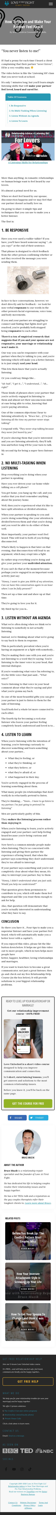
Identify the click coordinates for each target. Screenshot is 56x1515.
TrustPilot (30, 1491)
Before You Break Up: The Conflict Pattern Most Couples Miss (28, 1237)
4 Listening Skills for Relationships (28, 162)
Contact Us (12, 1502)
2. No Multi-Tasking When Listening (27, 111)
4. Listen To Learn (18, 121)
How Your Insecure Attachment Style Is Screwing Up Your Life (28, 1278)
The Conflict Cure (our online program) (20, 1411)
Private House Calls (13, 1418)
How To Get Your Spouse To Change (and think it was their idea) (28, 1318)
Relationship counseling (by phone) (19, 1415)
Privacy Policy (29, 1505)
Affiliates (28, 1508)
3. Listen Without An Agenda (24, 116)
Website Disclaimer (28, 1502)
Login (40, 1505)
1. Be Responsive (17, 105)
